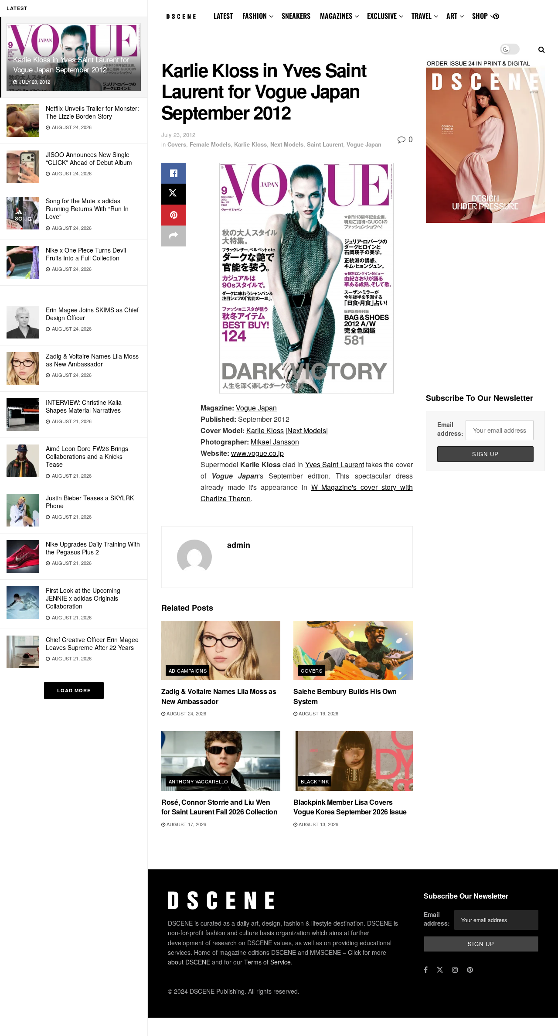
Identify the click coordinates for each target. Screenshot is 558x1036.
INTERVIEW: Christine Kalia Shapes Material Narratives (84, 406)
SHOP (480, 15)
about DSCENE (189, 961)
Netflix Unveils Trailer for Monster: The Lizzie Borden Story (92, 112)
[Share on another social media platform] (173, 236)
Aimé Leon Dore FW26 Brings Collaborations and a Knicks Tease (87, 456)
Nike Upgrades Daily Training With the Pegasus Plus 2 (93, 548)
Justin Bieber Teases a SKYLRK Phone (90, 501)
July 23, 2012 (178, 134)
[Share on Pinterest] (173, 215)
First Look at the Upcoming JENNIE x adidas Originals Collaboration (83, 598)
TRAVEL (422, 15)
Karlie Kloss (250, 144)
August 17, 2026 (185, 824)
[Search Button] (541, 49)
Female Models (210, 144)
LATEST (223, 15)
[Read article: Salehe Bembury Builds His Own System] (352, 650)
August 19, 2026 (317, 713)
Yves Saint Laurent (334, 464)
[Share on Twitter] (173, 194)
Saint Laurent (325, 144)
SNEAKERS (296, 15)
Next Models (286, 144)
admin (238, 544)
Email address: (450, 429)
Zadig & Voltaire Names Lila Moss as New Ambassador (92, 360)
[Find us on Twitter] (439, 969)
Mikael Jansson (275, 442)
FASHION (254, 15)
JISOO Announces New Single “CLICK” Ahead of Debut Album (89, 158)
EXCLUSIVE (382, 15)
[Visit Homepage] (181, 16)
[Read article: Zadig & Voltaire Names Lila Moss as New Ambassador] (220, 650)
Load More (74, 690)
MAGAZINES (336, 15)
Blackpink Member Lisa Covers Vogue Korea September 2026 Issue (350, 807)
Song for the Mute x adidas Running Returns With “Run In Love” (87, 208)
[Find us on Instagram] (455, 969)
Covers (176, 144)
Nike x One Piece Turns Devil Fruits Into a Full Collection (86, 254)
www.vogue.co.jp (257, 453)
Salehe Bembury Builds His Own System (345, 696)
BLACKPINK (315, 781)
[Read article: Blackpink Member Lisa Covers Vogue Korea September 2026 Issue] (352, 761)
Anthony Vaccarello (198, 781)
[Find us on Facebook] (426, 969)
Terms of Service (267, 961)
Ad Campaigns (188, 670)
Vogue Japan (364, 144)
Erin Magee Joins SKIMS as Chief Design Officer (92, 313)
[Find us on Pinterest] (496, 16)
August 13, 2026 (317, 824)
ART (451, 15)
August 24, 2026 (185, 713)
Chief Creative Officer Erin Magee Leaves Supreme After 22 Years (92, 643)
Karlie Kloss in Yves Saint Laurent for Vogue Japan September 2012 (71, 64)
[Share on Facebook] (173, 173)
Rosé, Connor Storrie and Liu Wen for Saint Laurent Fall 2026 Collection (219, 807)
